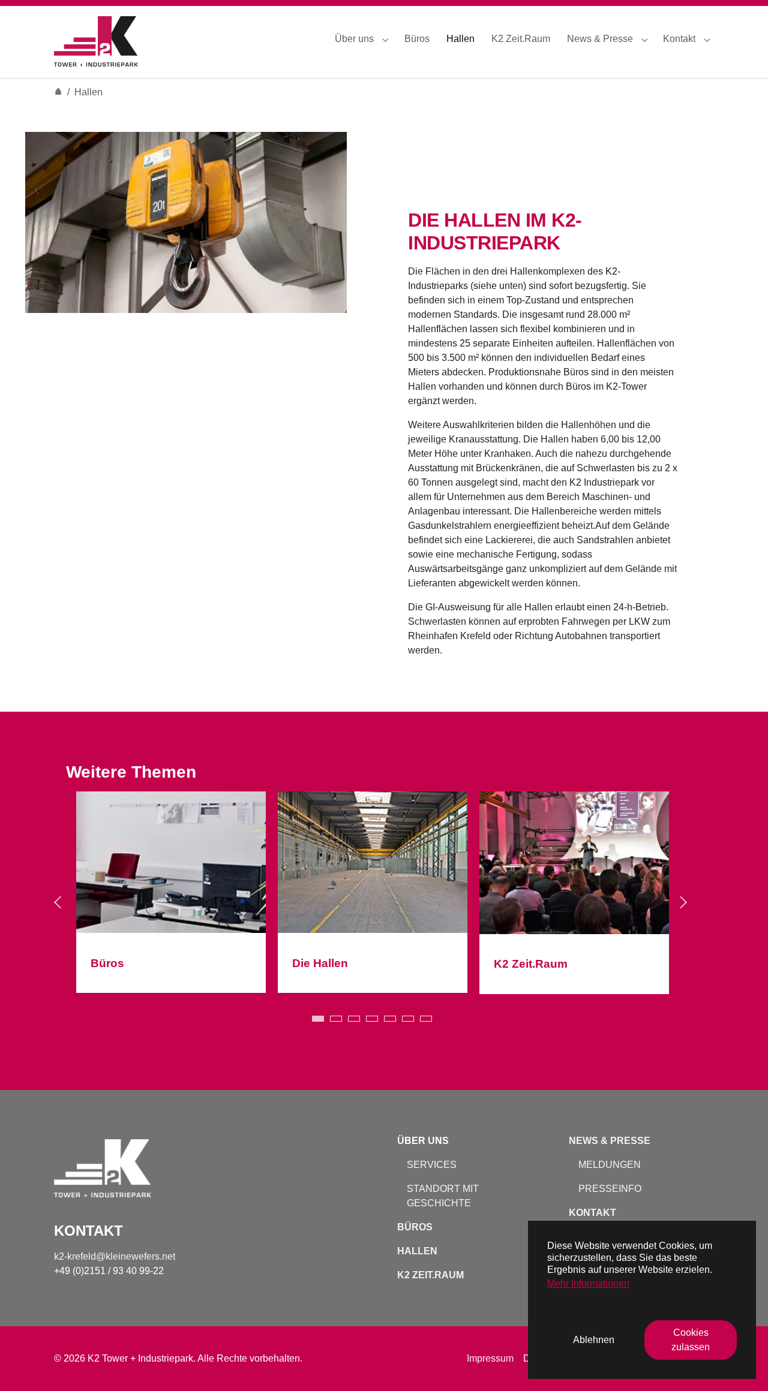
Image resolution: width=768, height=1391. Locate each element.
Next (684, 907)
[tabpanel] (171, 896)
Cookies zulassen (690, 1339)
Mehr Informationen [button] (588, 1283)
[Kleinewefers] (96, 38)
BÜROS (415, 1227)
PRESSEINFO (609, 1189)
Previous (60, 907)
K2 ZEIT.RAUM (430, 1275)
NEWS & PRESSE (609, 1141)
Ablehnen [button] (593, 1340)
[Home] (58, 92)
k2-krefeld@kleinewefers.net (116, 1256)
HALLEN (417, 1251)
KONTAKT (592, 1213)
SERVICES (432, 1165)
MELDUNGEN (609, 1165)
